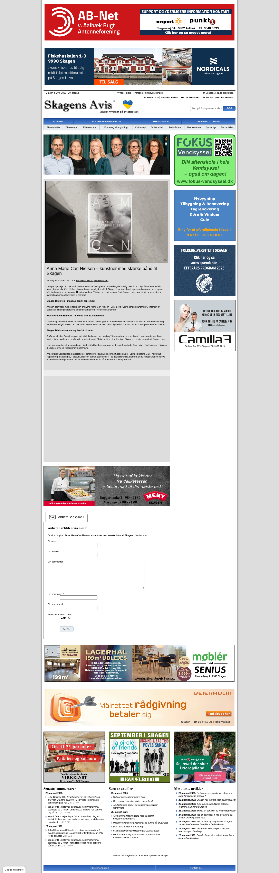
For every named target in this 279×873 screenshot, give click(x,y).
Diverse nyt (72, 127)
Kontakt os (151, 97)
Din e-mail (53, 551)
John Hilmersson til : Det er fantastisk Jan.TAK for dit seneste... (75, 833)
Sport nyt (211, 127)
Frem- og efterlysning (116, 127)
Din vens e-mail (56, 604)
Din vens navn (56, 594)
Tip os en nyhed (190, 97)
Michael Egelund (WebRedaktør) (92, 280)
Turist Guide (161, 121)
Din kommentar (55, 561)
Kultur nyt (140, 127)
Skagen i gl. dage (208, 121)
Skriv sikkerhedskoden (60, 614)
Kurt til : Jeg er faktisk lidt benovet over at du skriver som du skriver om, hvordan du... (76, 819)
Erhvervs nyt (90, 127)
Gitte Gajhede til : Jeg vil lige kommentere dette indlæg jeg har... (74, 800)
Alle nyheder (53, 127)
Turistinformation (99, 868)
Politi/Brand (175, 127)
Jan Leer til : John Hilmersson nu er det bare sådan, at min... (74, 843)
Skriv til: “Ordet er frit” (219, 97)
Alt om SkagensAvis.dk (106, 121)
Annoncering (169, 97)
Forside (58, 121)
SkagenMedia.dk (214, 93)
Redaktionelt (194, 127)
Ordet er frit (157, 127)
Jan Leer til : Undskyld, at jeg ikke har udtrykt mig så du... (75, 810)
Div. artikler (227, 127)
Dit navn (52, 541)
